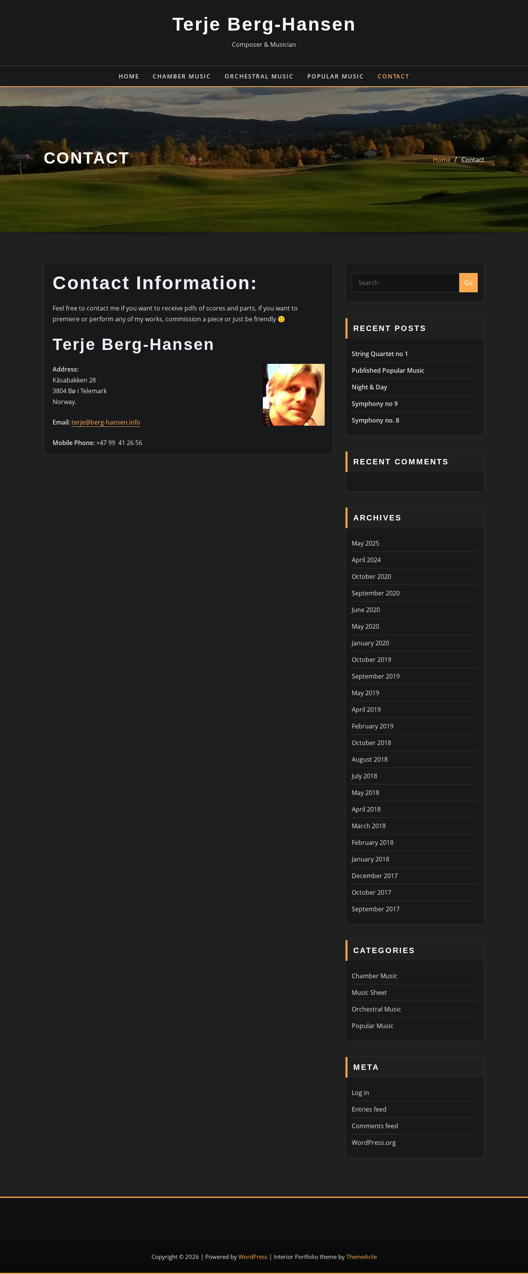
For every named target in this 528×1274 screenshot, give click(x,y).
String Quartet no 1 (380, 354)
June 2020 (366, 609)
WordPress (252, 1256)
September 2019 (376, 676)
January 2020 (370, 643)
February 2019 (372, 726)
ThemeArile (361, 1256)
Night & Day (369, 387)
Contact (393, 76)
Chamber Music (182, 76)
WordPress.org (374, 1142)
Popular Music (335, 76)
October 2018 (371, 742)
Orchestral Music (259, 76)
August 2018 (370, 759)
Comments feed (375, 1126)
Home (129, 76)
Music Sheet (369, 992)
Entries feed (369, 1109)
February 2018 (372, 842)
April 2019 (366, 709)
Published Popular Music (388, 370)
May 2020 (365, 626)
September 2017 (376, 909)
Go (468, 282)
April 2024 (366, 560)
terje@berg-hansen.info (106, 422)
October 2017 (371, 892)
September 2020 (376, 593)
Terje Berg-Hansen (264, 24)
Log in (360, 1092)
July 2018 (364, 776)
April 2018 (366, 809)
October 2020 (371, 576)
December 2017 (375, 876)
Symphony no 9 (375, 403)
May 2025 (365, 543)
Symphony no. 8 (375, 420)
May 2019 (365, 693)
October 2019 (371, 659)
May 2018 (365, 792)
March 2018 (369, 826)
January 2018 (370, 859)
